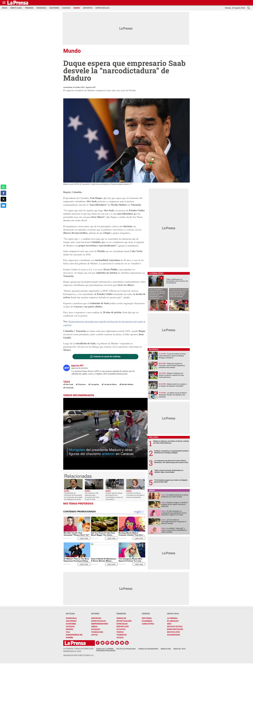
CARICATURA (148, 623)
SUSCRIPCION (173, 634)
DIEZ (169, 623)
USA (68, 632)
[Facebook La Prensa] (98, 643)
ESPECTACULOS (98, 621)
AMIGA (94, 626)
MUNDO (69, 629)
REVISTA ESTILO (175, 626)
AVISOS (119, 637)
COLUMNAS (147, 621)
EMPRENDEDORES (99, 623)
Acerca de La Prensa (105, 649)
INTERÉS (95, 613)
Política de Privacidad (126, 649)
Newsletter (166, 649)
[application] (105, 434)
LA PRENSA (172, 618)
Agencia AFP (91, 87)
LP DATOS (120, 629)
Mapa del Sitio (179, 649)
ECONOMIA (71, 623)
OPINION (146, 613)
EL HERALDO (173, 621)
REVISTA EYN (173, 632)
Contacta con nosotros (148, 649)
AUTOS (94, 634)
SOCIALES (95, 629)
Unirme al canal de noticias (107, 357)
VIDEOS (120, 632)
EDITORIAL (147, 618)
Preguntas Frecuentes (105, 651)
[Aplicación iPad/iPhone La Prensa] (117, 643)
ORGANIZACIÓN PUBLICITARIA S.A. (78, 655)
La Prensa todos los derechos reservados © (78, 649)
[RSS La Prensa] (127, 643)
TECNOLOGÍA (97, 632)
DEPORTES (96, 618)
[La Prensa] (75, 643)
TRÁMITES (121, 634)
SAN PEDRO (71, 621)
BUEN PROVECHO (175, 629)
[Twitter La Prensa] (102, 643)
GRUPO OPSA (173, 613)
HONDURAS (71, 618)
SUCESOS (70, 626)
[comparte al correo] (3, 205)
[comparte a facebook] (3, 193)
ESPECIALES (122, 623)
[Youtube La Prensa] (112, 643)
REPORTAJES (122, 626)
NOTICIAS (70, 613)
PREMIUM (121, 613)
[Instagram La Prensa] (107, 643)
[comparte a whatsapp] (3, 187)
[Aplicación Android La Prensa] (122, 643)
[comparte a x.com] (3, 199)
